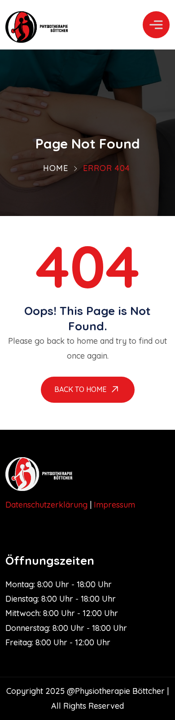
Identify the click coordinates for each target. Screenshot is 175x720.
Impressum (114, 505)
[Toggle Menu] (156, 24)
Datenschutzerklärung (46, 505)
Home (55, 168)
